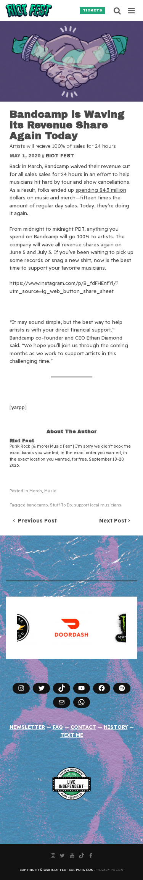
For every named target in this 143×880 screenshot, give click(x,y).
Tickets (92, 10)
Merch (35, 491)
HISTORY (116, 727)
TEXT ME (71, 735)
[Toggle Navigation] (131, 10)
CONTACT (83, 727)
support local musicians (97, 505)
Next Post (113, 520)
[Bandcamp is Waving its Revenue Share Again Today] (71, 61)
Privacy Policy (108, 870)
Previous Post (36, 520)
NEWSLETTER (27, 727)
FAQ (58, 727)
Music (50, 491)
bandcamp (37, 505)
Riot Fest (60, 156)
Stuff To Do (61, 505)
